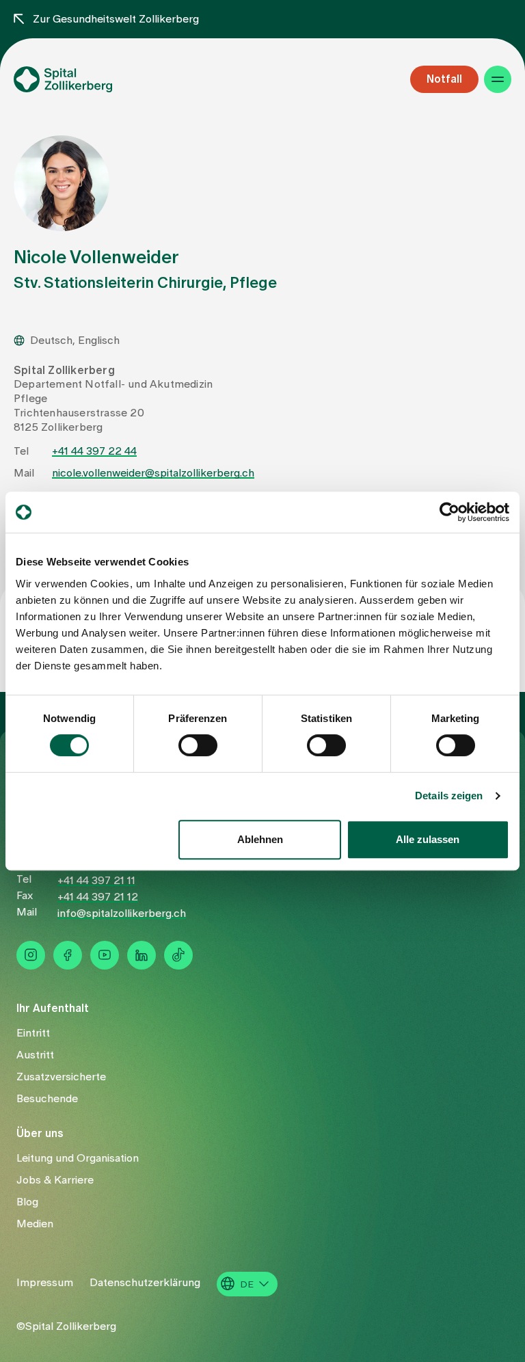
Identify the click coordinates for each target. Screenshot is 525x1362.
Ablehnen (260, 839)
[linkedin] (141, 955)
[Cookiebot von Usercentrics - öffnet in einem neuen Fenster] (449, 512)
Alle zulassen (427, 839)
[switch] (197, 745)
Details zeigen (449, 795)
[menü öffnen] (497, 79)
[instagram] (30, 955)
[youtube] (104, 955)
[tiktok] (178, 955)
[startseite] (86, 79)
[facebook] (67, 955)
